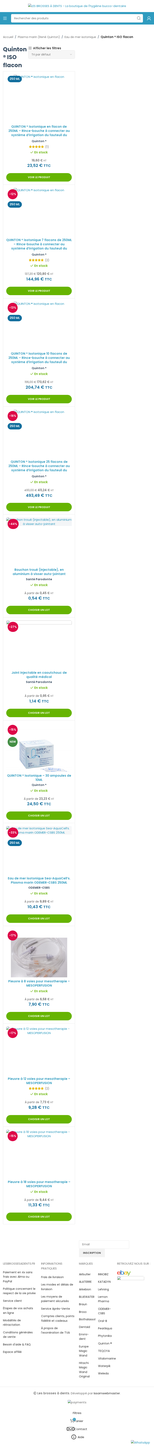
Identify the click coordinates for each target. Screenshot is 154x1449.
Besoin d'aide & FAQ (17, 1344)
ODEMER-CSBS (39, 888)
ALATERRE (85, 1282)
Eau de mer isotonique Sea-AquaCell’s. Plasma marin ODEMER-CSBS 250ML (39, 880)
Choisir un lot (39, 610)
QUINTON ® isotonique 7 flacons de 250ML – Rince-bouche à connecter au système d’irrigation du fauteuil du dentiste (39, 246)
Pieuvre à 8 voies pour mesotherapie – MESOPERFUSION (39, 983)
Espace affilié (12, 1352)
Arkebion (85, 1289)
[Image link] (124, 1273)
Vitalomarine (107, 1359)
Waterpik (104, 1366)
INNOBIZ (103, 1274)
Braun (83, 1304)
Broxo (83, 1312)
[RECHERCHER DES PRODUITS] (139, 18)
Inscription (92, 1253)
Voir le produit (39, 177)
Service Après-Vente (55, 1309)
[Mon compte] (149, 18)
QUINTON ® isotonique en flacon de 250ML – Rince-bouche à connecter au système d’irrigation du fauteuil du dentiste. (39, 132)
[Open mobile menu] (5, 18)
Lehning (103, 1289)
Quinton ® (39, 141)
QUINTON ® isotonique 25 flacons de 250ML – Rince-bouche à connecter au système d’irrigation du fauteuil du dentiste (39, 468)
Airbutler (85, 1274)
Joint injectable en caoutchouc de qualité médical (39, 675)
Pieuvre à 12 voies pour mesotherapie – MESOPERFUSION (39, 1081)
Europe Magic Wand (84, 1351)
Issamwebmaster (107, 1393)
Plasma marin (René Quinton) (39, 37)
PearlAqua (105, 1328)
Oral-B (102, 1321)
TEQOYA (104, 1351)
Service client (12, 1301)
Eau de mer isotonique (80, 37)
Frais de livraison (52, 1277)
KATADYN (104, 1282)
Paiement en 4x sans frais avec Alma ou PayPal (17, 1276)
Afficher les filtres (47, 48)
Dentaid (84, 1327)
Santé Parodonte (39, 579)
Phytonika (105, 1336)
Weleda (103, 1373)
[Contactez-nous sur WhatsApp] (140, 1442)
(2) (47, 260)
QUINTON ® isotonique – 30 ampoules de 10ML (39, 777)
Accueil (8, 37)
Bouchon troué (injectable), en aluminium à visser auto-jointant (39, 572)
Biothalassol (87, 1319)
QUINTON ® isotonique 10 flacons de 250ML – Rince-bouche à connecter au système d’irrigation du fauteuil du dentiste (39, 359)
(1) (47, 146)
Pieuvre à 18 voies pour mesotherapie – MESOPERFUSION (39, 1184)
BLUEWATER (86, 1297)
